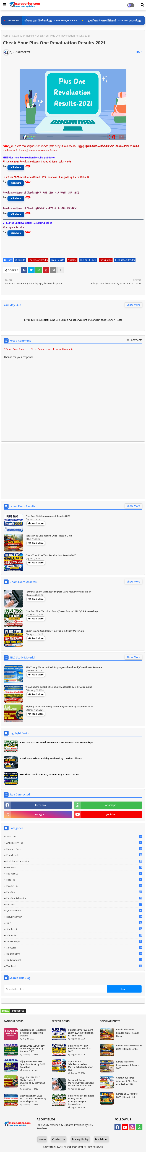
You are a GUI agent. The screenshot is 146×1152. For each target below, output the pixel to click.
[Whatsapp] (38, 270)
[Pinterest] (46, 270)
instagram (40, 814)
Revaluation (106, 259)
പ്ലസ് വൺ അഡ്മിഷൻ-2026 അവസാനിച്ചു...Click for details (88, 20)
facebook (40, 805)
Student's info (74, 953)
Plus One (72, 259)
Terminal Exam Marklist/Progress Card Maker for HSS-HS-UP (58, 591)
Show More (133, 506)
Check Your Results (38, 259)
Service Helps (73, 941)
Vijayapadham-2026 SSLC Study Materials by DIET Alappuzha (58, 687)
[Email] (53, 270)
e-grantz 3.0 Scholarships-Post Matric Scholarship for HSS (80, 1065)
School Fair (74, 935)
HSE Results (73, 873)
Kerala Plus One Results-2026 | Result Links (48, 535)
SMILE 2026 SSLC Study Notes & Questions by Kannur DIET (32, 1048)
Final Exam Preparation (74, 861)
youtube (110, 814)
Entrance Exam (74, 849)
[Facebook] (24, 270)
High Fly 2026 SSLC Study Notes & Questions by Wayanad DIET (59, 706)
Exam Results (57, 259)
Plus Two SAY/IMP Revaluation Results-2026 (79, 1048)
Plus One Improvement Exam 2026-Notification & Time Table (80, 1033)
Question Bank (74, 910)
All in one (74, 836)
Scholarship (74, 929)
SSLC (74, 923)
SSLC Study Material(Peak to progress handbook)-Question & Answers (63, 667)
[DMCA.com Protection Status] (13, 1012)
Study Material (74, 960)
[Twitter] (31, 270)
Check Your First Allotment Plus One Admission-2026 (126, 1081)
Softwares (74, 947)
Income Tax (74, 885)
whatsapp (110, 805)
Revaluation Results (23, 35)
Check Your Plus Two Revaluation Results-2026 (50, 555)
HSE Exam (74, 867)
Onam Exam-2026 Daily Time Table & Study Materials (54, 631)
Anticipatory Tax (73, 842)
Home (6, 35)
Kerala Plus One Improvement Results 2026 (127, 1065)
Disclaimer (101, 1139)
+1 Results (20, 259)
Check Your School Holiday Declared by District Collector (51, 758)
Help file (73, 879)
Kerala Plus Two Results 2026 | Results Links (129, 1047)
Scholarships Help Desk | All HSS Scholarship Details (33, 1033)
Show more (133, 304)
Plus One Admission (74, 898)
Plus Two (74, 904)
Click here (16, 167)
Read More (37, 523)
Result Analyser (74, 916)
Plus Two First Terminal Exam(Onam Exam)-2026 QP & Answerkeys (61, 611)
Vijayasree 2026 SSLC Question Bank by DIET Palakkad (32, 1064)
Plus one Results (88, 259)
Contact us (58, 1139)
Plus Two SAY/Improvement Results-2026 (47, 516)
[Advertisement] (73, 471)
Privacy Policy (80, 1139)
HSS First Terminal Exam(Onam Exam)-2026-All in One (49, 774)
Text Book (74, 966)
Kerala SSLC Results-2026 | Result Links (127, 1095)
